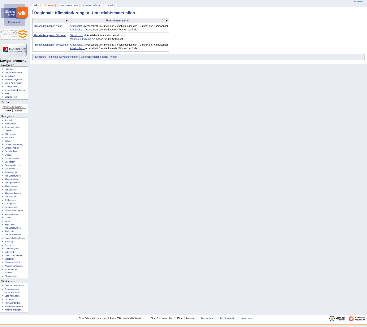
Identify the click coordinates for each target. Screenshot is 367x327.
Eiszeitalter (10, 162)
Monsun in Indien (79, 39)
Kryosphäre (10, 203)
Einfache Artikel (12, 148)
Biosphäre (9, 137)
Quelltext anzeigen (69, 5)
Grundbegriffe (11, 172)
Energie (8, 155)
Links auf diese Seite (14, 285)
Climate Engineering (14, 144)
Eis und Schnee (12, 158)
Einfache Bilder (11, 151)
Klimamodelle (11, 190)
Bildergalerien (11, 134)
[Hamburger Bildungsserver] (15, 49)
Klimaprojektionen (13, 193)
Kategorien (39, 57)
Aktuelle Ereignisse (13, 79)
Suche (5, 102)
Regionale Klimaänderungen (62, 57)
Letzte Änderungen (13, 83)
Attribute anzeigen (13, 310)
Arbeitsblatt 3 (77, 26)
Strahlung (9, 241)
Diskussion (49, 5)
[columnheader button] (50, 20)
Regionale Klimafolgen (15, 238)
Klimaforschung (12, 179)
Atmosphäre (10, 124)
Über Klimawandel (227, 318)
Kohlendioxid (10, 200)
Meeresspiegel (11, 214)
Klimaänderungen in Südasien (49, 35)
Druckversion (11, 299)
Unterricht (9, 252)
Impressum (246, 318)
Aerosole (9, 120)
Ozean (8, 217)
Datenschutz (207, 318)
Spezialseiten (11, 97)
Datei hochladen (12, 296)
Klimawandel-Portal (13, 72)
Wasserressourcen (14, 266)
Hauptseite (10, 69)
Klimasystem (10, 196)
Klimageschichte (12, 182)
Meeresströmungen (14, 210)
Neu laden (110, 5)
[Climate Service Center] (15, 34)
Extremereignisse (13, 165)
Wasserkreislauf (12, 262)
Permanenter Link (13, 303)
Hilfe (7, 93)
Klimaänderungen (13, 176)
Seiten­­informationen (14, 306)
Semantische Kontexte (15, 90)
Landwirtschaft (11, 207)
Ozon (7, 221)
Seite (36, 5)
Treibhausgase (12, 248)
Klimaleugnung (11, 186)
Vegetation (9, 259)
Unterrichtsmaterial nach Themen (99, 57)
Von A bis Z (10, 76)
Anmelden (358, 1)
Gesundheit (10, 169)
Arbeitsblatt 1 (77, 29)
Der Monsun (76, 35)
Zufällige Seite (11, 86)
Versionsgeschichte (92, 5)
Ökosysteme (11, 276)
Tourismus (9, 245)
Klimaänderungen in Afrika (47, 26)
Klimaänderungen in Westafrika (50, 44)
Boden (8, 141)
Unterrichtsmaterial (117, 20)
